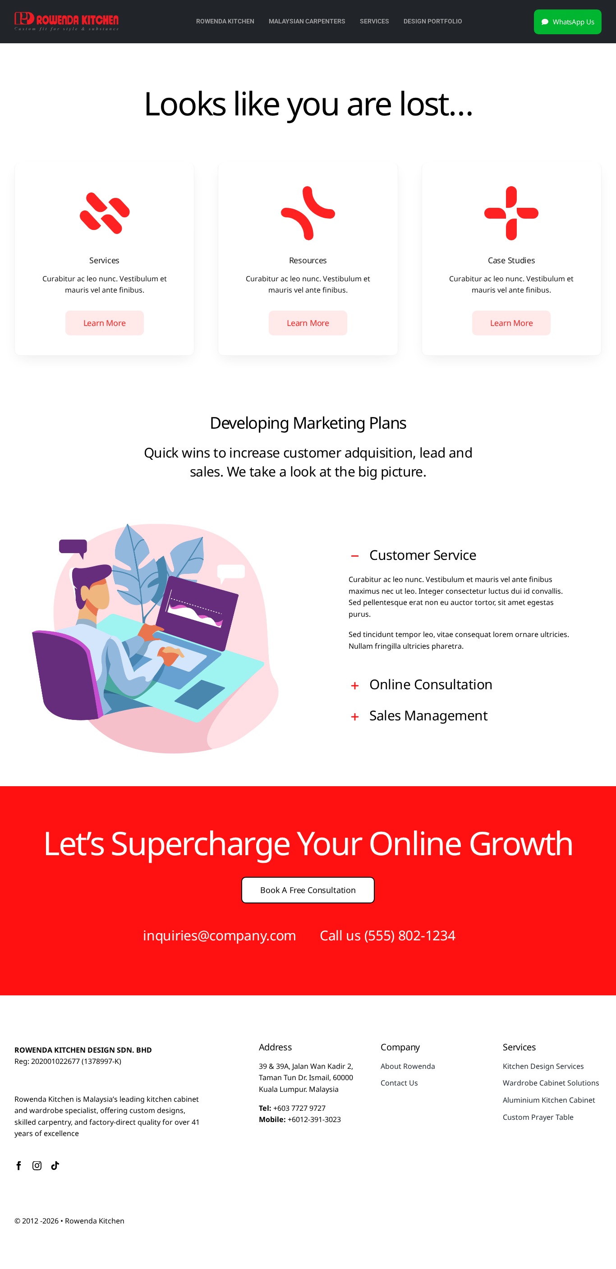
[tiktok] (55, 1165)
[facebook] (18, 1165)
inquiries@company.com (219, 935)
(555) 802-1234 (409, 935)
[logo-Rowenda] (66, 15)
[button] (460, 556)
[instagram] (36, 1165)
